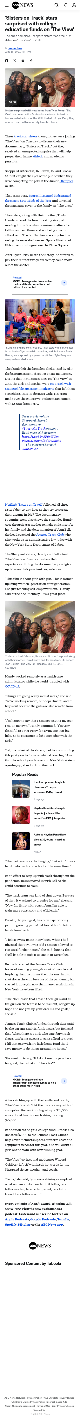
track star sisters (25, 136)
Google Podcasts (43, 1219)
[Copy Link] (31, 61)
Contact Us (39, 1410)
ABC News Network (14, 1397)
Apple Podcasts (17, 1219)
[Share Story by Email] (23, 61)
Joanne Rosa (15, 48)
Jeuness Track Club (50, 534)
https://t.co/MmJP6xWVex (40, 436)
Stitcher (24, 1224)
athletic (37, 156)
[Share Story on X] (15, 61)
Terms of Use (43, 1405)
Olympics (66, 180)
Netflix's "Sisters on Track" (24, 504)
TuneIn (63, 1219)
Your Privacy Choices (63, 1405)
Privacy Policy (34, 1397)
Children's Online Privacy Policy (28, 1401)
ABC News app (52, 1224)
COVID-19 (12, 686)
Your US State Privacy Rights (58, 1397)
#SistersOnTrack (34, 428)
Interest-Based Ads (56, 1401)
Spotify (11, 1224)
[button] (6, 5)
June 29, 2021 (31, 448)
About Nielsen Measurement (20, 1405)
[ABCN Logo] (22, 5)
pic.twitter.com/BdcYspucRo (41, 440)
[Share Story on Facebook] (7, 61)
